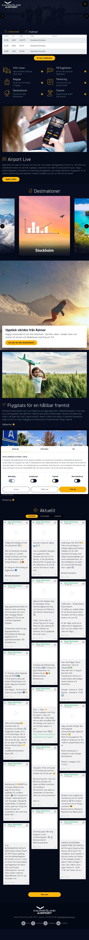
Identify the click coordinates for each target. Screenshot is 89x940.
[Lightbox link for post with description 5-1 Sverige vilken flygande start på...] (16, 663)
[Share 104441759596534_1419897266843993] (56, 741)
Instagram (44, 516)
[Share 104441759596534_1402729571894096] (84, 769)
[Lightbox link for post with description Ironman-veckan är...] (44, 532)
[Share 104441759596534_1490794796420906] (56, 638)
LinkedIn (57, 516)
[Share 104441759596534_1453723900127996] (56, 683)
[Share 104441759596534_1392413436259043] (27, 819)
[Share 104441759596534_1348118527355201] (84, 877)
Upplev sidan (11, 179)
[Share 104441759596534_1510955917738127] (27, 580)
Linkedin (64, 923)
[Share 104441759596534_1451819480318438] (27, 696)
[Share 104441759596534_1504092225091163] (84, 577)
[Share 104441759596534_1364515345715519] (84, 816)
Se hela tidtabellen (44, 58)
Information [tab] (44, 449)
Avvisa (16, 489)
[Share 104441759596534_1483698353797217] (84, 635)
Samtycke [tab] (15, 449)
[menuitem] (85, 4)
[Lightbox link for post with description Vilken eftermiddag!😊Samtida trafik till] (16, 713)
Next (86, 16)
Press (28, 923)
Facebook (32, 516)
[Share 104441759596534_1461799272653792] (84, 699)
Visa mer (44, 894)
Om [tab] (73, 449)
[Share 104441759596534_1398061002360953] (56, 805)
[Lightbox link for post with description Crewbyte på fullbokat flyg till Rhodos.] (44, 654)
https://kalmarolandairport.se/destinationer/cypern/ (44, 735)
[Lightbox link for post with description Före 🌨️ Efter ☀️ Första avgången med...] (44, 699)
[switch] (33, 480)
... (38, 570)
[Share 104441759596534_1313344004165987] (27, 882)
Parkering (6, 500)
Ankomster (14, 31)
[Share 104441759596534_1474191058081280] (27, 646)
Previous (2, 16)
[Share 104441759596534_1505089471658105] (56, 574)
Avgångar (33, 31)
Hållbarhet (7, 424)
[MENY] (85, 4)
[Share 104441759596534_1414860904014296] (27, 758)
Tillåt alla (73, 489)
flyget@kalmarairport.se (66, 917)
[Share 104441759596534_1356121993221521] (56, 847)
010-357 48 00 (51, 917)
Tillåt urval (44, 489)
